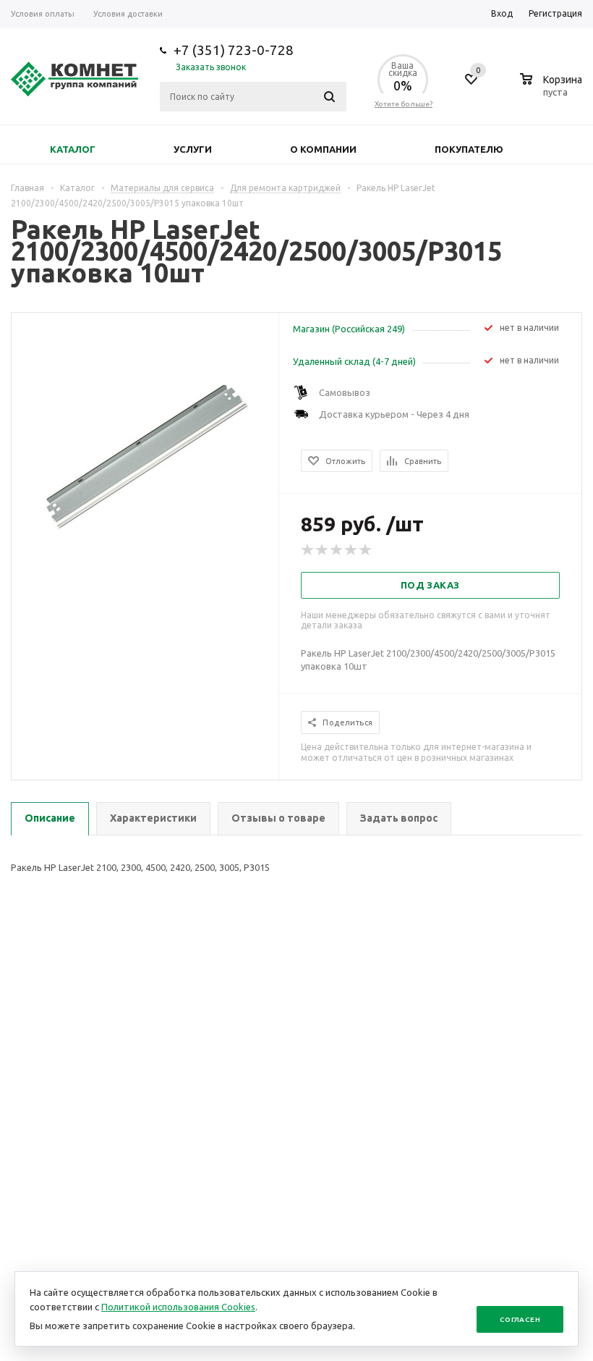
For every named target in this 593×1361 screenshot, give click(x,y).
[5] (366, 550)
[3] (337, 550)
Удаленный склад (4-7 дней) (354, 361)
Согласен (520, 1319)
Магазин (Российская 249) (349, 329)
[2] (322, 550)
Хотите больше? (403, 104)
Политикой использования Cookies (178, 1307)
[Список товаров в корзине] (553, 89)
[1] (308, 550)
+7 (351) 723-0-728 (234, 50)
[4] (351, 550)
